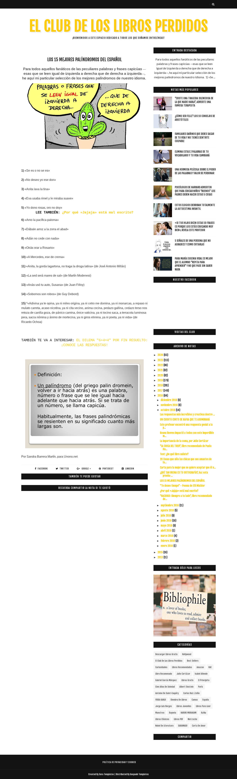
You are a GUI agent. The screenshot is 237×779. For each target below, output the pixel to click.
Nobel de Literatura (164, 725)
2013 (160, 557)
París (200, 686)
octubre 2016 (168, 410)
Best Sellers (192, 660)
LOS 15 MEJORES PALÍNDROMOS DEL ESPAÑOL (182, 480)
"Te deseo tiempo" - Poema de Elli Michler (182, 485)
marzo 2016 (167, 535)
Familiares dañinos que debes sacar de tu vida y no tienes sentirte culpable (194, 137)
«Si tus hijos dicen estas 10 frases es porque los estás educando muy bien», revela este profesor (194, 226)
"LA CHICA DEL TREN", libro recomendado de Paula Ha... (185, 447)
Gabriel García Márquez (166, 680)
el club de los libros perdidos (168, 660)
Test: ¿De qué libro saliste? (174, 454)
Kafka (203, 712)
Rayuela (172, 712)
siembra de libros (179, 699)
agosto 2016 (168, 510)
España (205, 699)
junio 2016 (166, 520)
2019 (160, 380)
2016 (160, 395)
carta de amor (199, 725)
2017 (160, 390)
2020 (161, 375)
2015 (160, 552)
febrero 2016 (168, 540)
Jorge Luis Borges (163, 706)
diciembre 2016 (169, 400)
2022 (160, 365)
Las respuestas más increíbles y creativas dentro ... (187, 414)
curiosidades (161, 667)
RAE (210, 667)
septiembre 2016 (170, 505)
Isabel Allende (201, 673)
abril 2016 (166, 530)
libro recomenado (163, 673)
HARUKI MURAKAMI (188, 712)
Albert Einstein (186, 686)
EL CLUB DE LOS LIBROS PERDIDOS (118, 26)
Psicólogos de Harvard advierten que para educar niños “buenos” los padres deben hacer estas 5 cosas (195, 191)
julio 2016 (166, 515)
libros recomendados (182, 667)
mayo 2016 (167, 525)
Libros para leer (203, 706)
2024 (161, 354)
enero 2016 (167, 545)
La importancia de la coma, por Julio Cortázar (184, 441)
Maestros (159, 712)
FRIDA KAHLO (160, 699)
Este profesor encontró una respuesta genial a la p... (186, 426)
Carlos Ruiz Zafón (191, 693)
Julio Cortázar (183, 673)
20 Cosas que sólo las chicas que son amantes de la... (186, 461)
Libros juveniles (183, 706)
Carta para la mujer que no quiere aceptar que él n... (188, 467)
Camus (195, 699)
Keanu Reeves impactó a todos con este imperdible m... (187, 434)
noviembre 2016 (169, 405)
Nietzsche (192, 719)
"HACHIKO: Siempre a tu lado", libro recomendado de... (186, 497)
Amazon (200, 667)
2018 (160, 385)
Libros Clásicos (162, 719)
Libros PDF (178, 719)
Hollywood (186, 654)
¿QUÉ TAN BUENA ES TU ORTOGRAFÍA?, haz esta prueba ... (184, 474)
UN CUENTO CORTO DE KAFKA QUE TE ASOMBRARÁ (185, 419)
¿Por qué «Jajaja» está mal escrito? (97, 213)
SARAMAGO (182, 725)
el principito (203, 680)
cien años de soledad (165, 686)
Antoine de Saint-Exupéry (167, 693)
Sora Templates (106, 774)
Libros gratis (187, 680)
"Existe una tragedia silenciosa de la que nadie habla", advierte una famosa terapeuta (194, 102)
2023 (161, 360)
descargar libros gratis (166, 654)
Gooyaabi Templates (139, 774)
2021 (160, 370)
